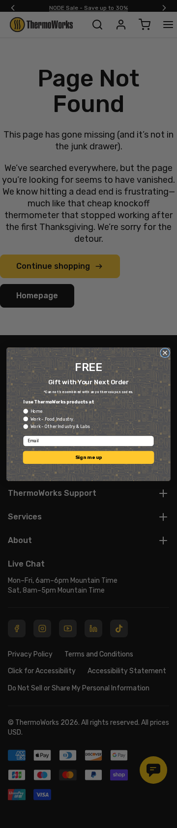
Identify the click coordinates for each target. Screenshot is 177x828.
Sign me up (88, 457)
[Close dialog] (165, 352)
